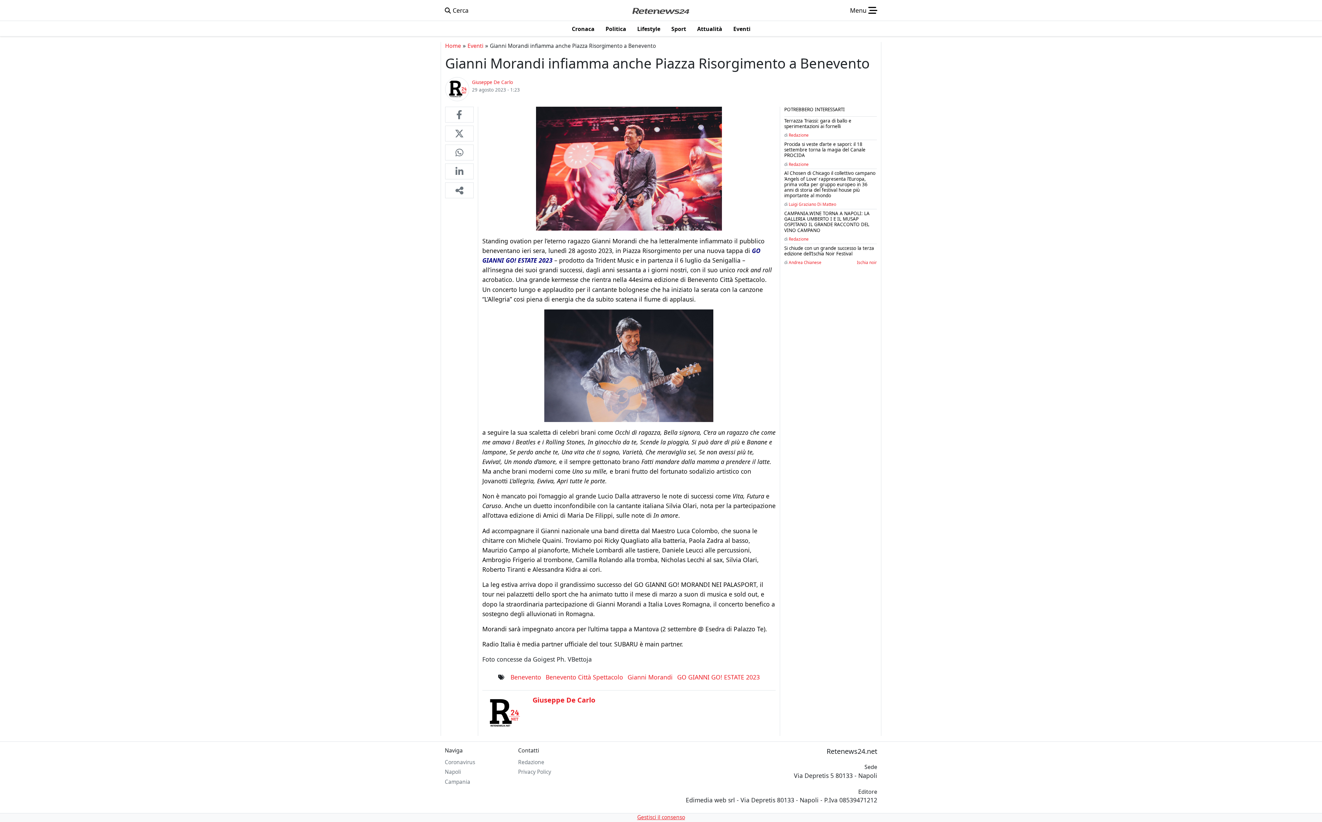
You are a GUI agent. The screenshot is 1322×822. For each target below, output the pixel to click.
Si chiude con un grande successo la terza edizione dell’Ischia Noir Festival (829, 250)
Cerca (460, 10)
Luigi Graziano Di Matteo (812, 204)
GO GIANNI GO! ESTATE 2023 (718, 677)
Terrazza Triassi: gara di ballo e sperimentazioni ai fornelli (817, 123)
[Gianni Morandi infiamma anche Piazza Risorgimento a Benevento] (459, 115)
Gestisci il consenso (661, 817)
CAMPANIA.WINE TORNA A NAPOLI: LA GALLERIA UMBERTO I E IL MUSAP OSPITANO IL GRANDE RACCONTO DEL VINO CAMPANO (827, 222)
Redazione (799, 135)
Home (453, 46)
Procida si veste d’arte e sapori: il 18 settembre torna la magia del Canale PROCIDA (824, 149)
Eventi (475, 46)
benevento (526, 677)
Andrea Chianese (805, 262)
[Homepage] (660, 10)
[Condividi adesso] (459, 190)
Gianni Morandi (650, 677)
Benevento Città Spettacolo (584, 677)
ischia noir (867, 262)
